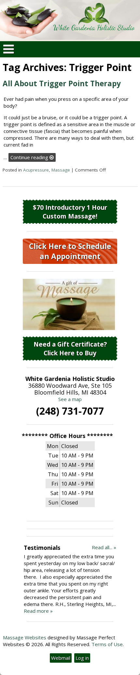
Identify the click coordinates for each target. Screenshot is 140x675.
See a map (70, 399)
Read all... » (104, 547)
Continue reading (29, 157)
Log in (82, 658)
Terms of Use (107, 644)
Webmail (60, 658)
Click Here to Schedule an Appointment (70, 251)
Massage (60, 170)
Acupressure (36, 170)
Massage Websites (24, 637)
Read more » (38, 611)
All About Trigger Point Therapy (62, 83)
